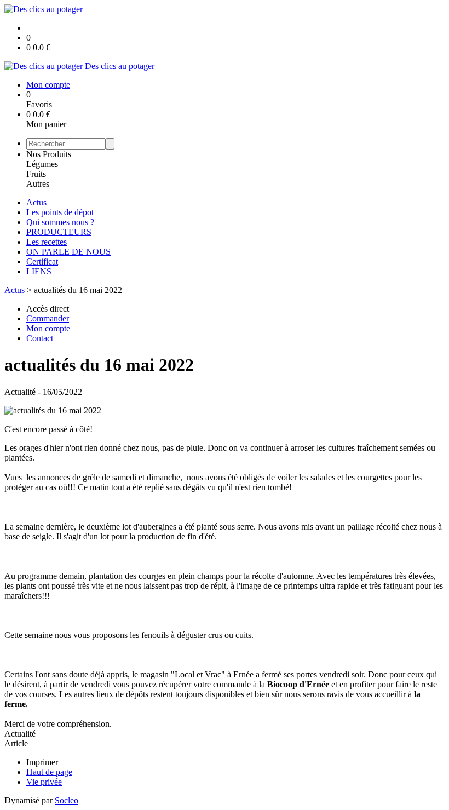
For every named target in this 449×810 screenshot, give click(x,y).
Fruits (36, 174)
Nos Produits (48, 154)
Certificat (42, 261)
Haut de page (49, 772)
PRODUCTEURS (58, 232)
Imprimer (42, 762)
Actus (36, 202)
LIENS (38, 271)
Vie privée (44, 781)
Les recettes (46, 241)
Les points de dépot (60, 212)
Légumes (42, 164)
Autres (37, 183)
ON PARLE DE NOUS (68, 251)
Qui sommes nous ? (60, 222)
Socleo (66, 800)
